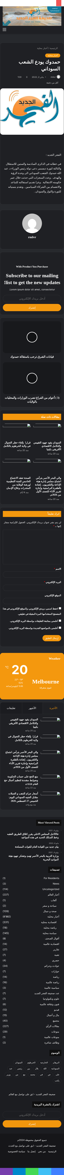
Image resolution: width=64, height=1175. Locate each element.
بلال (36, 1068)
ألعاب (54, 900)
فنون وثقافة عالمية (49, 1004)
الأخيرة (53, 708)
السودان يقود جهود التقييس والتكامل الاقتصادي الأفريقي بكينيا (47, 446)
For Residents (51, 878)
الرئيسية (54, 48)
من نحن (42, 1151)
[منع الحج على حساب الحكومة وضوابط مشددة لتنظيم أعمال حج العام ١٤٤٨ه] (50, 781)
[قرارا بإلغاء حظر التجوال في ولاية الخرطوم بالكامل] (17, 431)
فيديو (56, 1009)
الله (44, 1068)
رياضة (56, 976)
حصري (55, 960)
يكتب (57, 1080)
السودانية (55, 1068)
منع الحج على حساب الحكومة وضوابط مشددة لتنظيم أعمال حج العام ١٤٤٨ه (21, 780)
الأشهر (32, 708)
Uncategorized (50, 889)
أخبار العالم (53, 894)
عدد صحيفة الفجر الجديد (46, 993)
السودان (18, 1062)
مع (24, 1074)
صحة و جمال (50, 911)
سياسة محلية (50, 933)
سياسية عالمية (51, 987)
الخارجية (44, 1062)
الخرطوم (31, 1062)
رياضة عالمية (52, 982)
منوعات (55, 1031)
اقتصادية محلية (49, 922)
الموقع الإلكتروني (53, 595)
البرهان (56, 1062)
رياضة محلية (50, 927)
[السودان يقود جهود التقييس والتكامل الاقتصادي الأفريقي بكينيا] (47, 431)
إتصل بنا (32, 1151)
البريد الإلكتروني (52, 582)
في (41, 1074)
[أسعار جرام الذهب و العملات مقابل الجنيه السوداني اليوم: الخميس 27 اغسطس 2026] (50, 798)
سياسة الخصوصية (16, 1151)
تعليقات (11, 708)
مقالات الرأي (52, 1026)
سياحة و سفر (49, 905)
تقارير (56, 949)
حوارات (55, 971)
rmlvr (53, 77)
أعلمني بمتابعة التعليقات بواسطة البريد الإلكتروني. (34, 621)
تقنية (56, 954)
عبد (10, 1068)
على (57, 1074)
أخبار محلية (42, 48)
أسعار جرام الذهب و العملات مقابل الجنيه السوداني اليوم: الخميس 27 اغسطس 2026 (23, 797)
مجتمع (56, 1020)
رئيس (19, 1068)
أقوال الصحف (52, 938)
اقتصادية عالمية (51, 944)
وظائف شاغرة (51, 1042)
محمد (32, 1074)
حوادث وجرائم (51, 965)
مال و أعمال (53, 1015)
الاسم (57, 568)
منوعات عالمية (51, 1037)
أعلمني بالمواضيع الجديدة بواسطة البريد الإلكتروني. (33, 628)
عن (49, 1074)
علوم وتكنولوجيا (51, 998)
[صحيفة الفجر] (32, 16)
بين (28, 1068)
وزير (8, 1074)
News (56, 883)
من (16, 1074)
